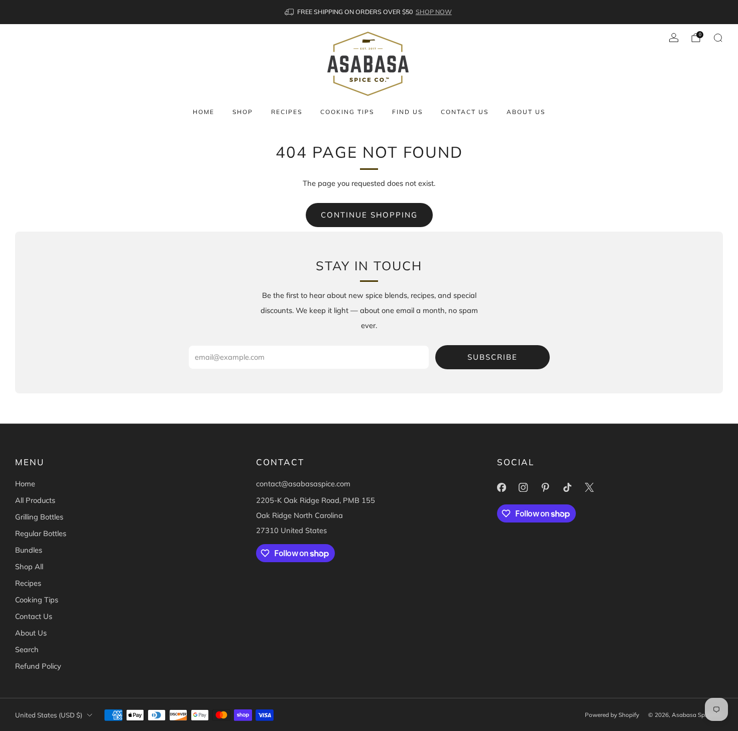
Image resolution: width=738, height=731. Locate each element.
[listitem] (369, 12)
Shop (242, 112)
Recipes (286, 112)
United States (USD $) (48, 715)
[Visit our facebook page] (501, 487)
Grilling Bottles (39, 516)
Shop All (29, 566)
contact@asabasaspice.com (303, 483)
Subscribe (492, 357)
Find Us (407, 112)
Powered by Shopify (612, 714)
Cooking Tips (347, 112)
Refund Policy (38, 666)
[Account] (674, 38)
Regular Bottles (40, 533)
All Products (35, 500)
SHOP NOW (434, 12)
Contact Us (464, 112)
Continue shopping (369, 215)
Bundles (28, 550)
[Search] (718, 38)
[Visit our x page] (589, 487)
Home (203, 112)
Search (27, 649)
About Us (526, 112)
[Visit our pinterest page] (545, 487)
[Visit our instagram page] (524, 487)
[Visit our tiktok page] (567, 487)
